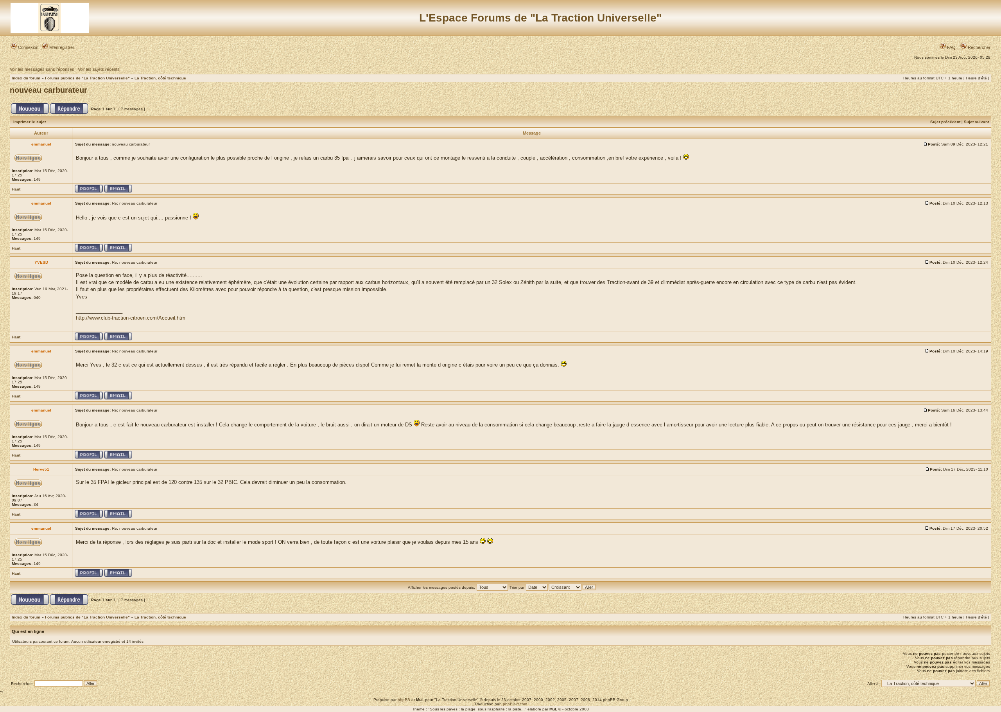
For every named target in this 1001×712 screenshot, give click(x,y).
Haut (16, 189)
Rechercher (978, 47)
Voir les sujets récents (99, 69)
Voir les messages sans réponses (42, 69)
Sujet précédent (945, 122)
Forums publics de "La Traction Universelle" (87, 78)
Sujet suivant (976, 122)
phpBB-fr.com (515, 704)
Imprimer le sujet (29, 122)
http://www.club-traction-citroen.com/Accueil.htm (130, 318)
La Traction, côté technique (160, 78)
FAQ (951, 47)
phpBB (404, 700)
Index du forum (26, 78)
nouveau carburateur (48, 90)
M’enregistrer (61, 47)
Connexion (27, 47)
